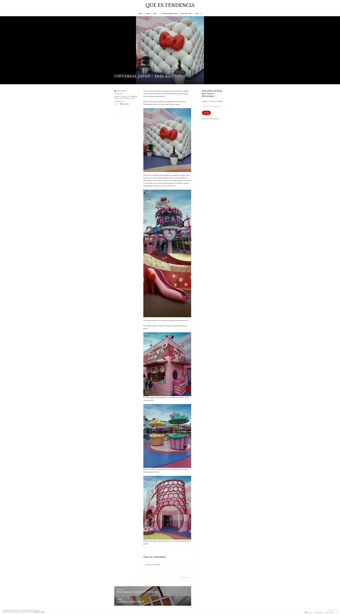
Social (197, 13)
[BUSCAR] (201, 13)
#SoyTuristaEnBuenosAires (169, 13)
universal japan (129, 98)
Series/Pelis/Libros (186, 13)
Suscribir (206, 113)
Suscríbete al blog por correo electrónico (212, 93)
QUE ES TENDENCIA (170, 5)
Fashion (148, 13)
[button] (167, 140)
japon (121, 98)
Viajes (155, 13)
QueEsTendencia (121, 91)
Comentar (184, 578)
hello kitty (118, 96)
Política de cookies (40, 612)
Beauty (141, 13)
